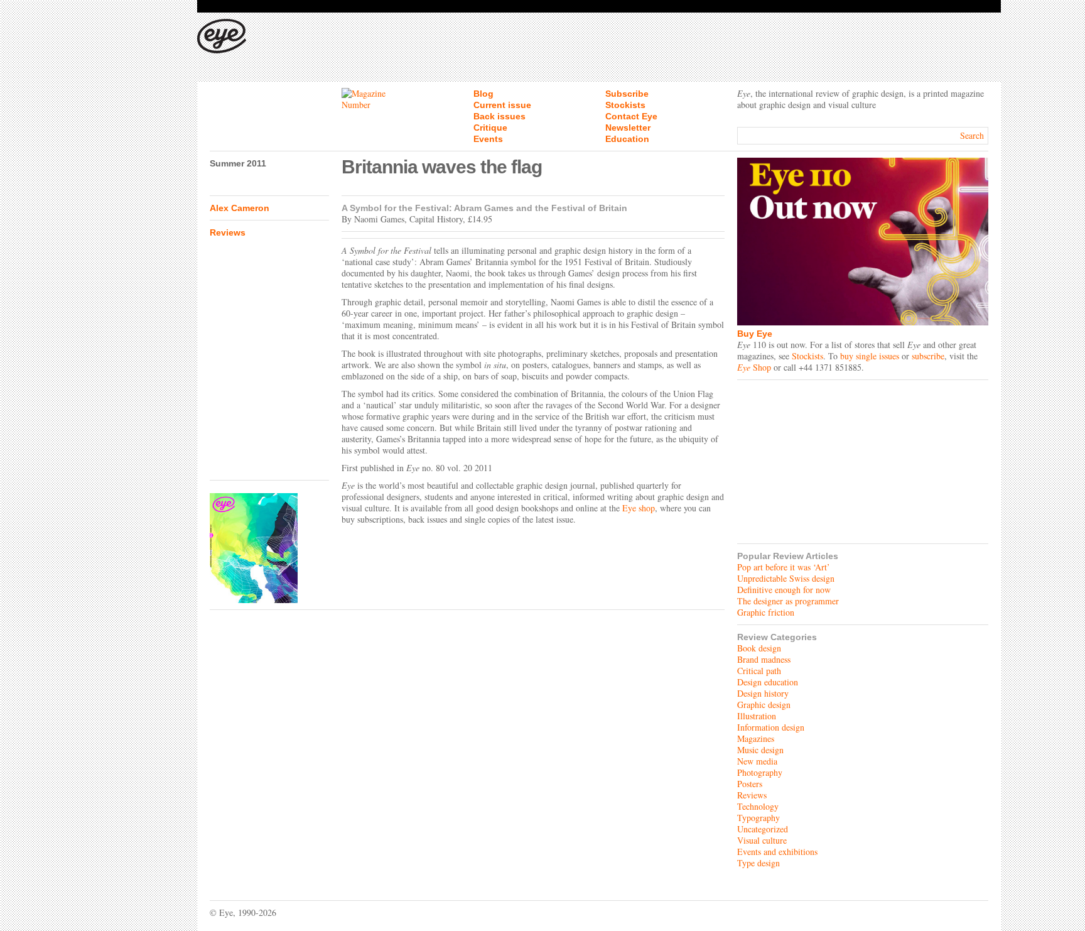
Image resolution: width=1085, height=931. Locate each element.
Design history (763, 693)
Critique (490, 127)
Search (972, 135)
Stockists (625, 105)
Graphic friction (765, 612)
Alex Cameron (239, 208)
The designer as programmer (788, 601)
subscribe (928, 356)
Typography (758, 818)
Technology (758, 806)
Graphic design (764, 704)
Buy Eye (754, 334)
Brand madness (764, 659)
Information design (770, 727)
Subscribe (627, 94)
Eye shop (638, 508)
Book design (759, 648)
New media (757, 761)
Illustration (756, 716)
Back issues (499, 116)
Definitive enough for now (784, 590)
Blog (483, 94)
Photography (759, 772)
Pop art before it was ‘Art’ (783, 567)
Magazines (755, 738)
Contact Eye (631, 116)
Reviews (228, 232)
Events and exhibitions (777, 852)
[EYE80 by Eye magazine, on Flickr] (269, 548)
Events (488, 139)
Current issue (502, 105)
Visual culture (762, 840)
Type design (758, 863)
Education (627, 139)
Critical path (759, 671)
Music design (760, 750)
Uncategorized (762, 829)
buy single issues (869, 356)
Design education (767, 682)
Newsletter (627, 127)
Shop (754, 367)
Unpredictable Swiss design (785, 578)
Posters (749, 784)
